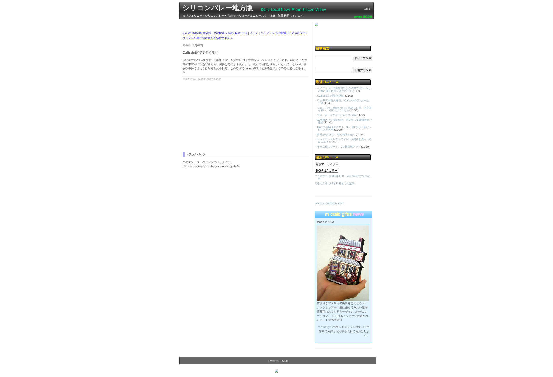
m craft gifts (325, 327)
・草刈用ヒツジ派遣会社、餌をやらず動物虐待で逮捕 (343, 121)
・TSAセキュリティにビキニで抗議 (335, 115)
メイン (254, 33)
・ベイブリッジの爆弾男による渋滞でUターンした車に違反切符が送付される (343, 89)
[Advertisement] (219, 122)
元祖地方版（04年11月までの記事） (336, 183)
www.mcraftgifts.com (329, 203)
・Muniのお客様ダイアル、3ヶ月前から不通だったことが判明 (343, 128)
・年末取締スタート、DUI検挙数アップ (338, 146)
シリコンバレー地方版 (218, 8)
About (367, 9)
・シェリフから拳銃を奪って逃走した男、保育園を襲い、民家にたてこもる (343, 109)
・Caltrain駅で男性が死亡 (330, 95)
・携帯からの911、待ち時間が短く (335, 134)
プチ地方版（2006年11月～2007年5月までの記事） (342, 177)
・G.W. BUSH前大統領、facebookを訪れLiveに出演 (342, 102)
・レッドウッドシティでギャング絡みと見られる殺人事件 (343, 140)
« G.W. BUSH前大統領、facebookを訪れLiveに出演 (215, 33)
